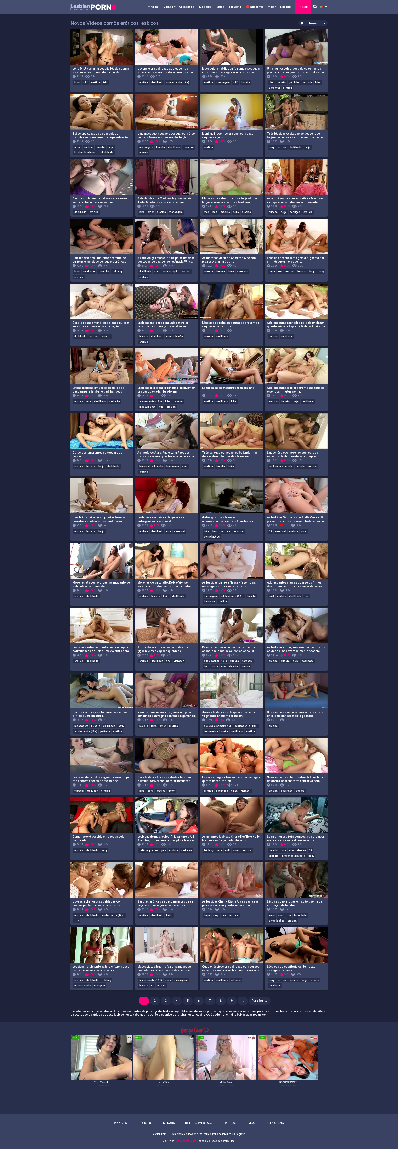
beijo (111, 147)
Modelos (205, 6)
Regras (230, 1123)
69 (270, 531)
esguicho (103, 271)
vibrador (179, 661)
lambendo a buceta (86, 152)
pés (163, 850)
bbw (271, 82)
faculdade (300, 915)
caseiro (178, 401)
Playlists (235, 6)
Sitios (220, 6)
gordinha (294, 82)
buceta (245, 82)
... (242, 1000)
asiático (238, 531)
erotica (95, 82)
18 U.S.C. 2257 (274, 1123)
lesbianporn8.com (186, 1140)
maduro (225, 212)
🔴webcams (254, 6)
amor (77, 147)
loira (77, 82)
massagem (223, 82)
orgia (272, 271)
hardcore (209, 601)
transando (172, 466)
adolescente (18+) (177, 82)
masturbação (170, 271)
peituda (307, 82)
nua (88, 401)
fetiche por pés (149, 850)
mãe (206, 212)
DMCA (250, 1123)
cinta (234, 790)
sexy (271, 147)
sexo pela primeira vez (218, 726)
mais (271, 6)
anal (184, 466)
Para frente (259, 1000)
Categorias (186, 6)
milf (85, 82)
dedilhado (157, 82)
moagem (99, 985)
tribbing (117, 271)
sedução (295, 212)
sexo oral (274, 87)
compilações (212, 536)
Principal (153, 6)
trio (105, 82)
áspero (300, 790)
